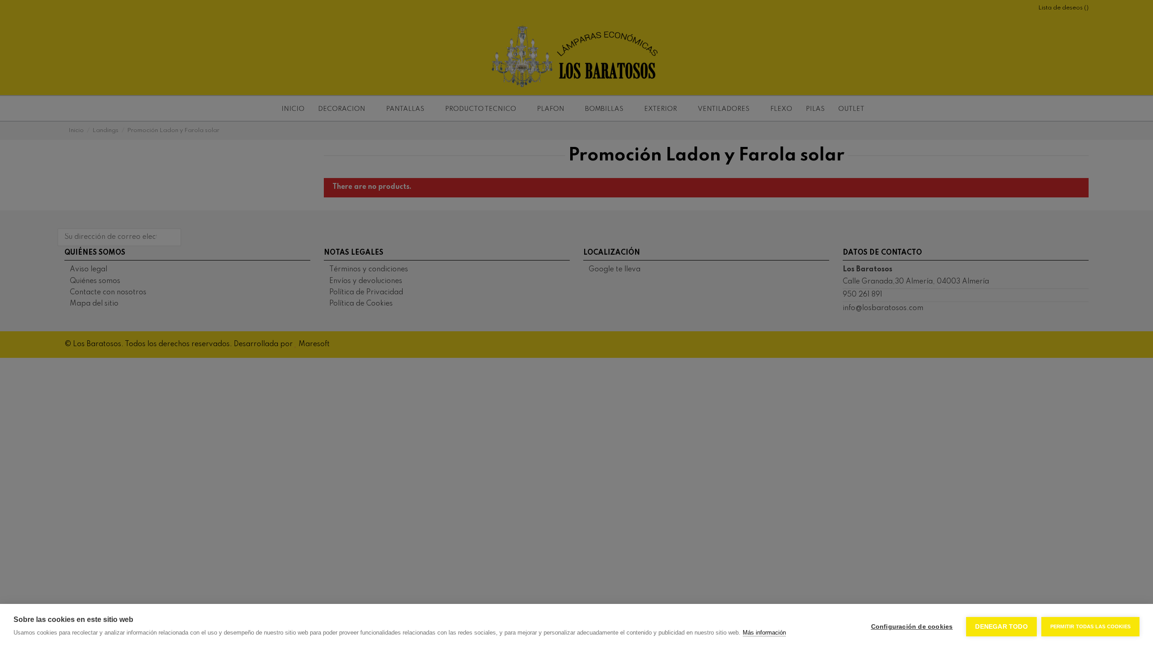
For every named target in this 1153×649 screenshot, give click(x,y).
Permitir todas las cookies (1090, 626)
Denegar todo (1001, 626)
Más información (764, 632)
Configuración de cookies (912, 626)
